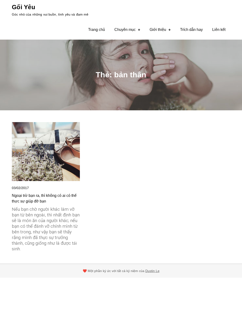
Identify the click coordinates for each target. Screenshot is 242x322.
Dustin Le (152, 271)
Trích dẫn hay (191, 30)
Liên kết (218, 30)
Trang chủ (96, 30)
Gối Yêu (23, 7)
